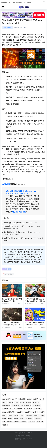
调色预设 (23, 422)
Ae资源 (11, 402)
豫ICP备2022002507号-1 (23, 436)
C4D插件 (5, 409)
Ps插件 (36, 415)
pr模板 (10, 415)
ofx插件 (42, 412)
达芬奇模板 (40, 422)
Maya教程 (27, 412)
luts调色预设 (37, 409)
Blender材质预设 (26, 405)
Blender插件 (7, 27)
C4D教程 (12, 409)
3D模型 (14, 399)
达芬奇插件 (31, 422)
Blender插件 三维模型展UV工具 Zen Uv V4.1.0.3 (20, 223)
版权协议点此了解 (19, 212)
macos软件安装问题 (8, 412)
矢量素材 (9, 422)
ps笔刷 (16, 418)
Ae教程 (35, 399)
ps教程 (42, 415)
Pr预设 (22, 415)
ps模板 (10, 418)
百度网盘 (6, 184)
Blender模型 (36, 405)
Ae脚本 (4, 402)
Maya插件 (19, 412)
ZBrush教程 (37, 418)
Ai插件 (16, 402)
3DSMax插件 (6, 399)
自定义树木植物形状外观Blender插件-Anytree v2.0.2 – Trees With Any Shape (12, 325)
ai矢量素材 (36, 402)
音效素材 (5, 425)
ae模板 (42, 399)
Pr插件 (4, 415)
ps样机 (4, 418)
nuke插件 (35, 412)
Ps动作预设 (28, 415)
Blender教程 (15, 405)
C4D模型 (20, 409)
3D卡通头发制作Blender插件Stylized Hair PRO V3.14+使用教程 (35, 325)
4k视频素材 (22, 399)
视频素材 (16, 422)
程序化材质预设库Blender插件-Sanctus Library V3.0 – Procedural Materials (34, 301)
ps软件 (22, 418)
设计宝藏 (29, 433)
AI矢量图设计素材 (25, 402)
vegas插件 (29, 418)
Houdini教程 (28, 409)
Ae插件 (29, 399)
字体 (3, 422)
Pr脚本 (16, 415)
